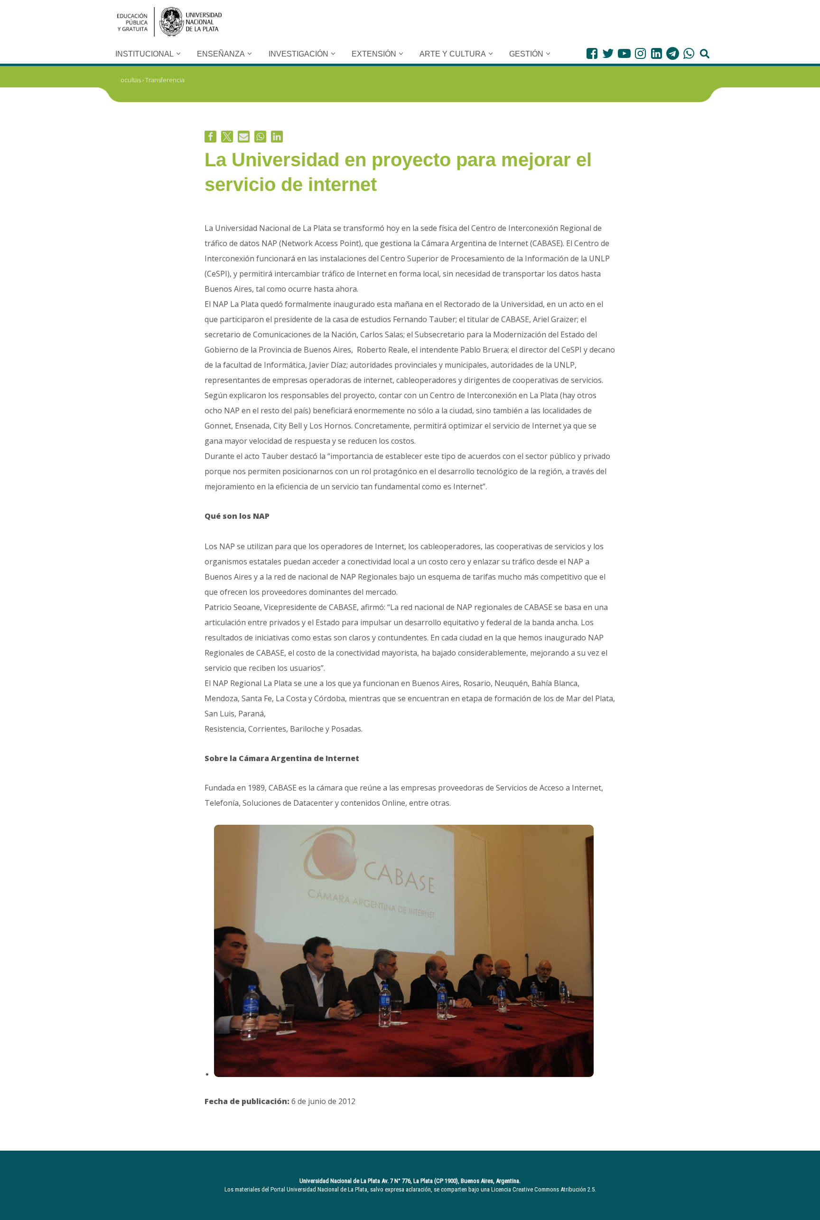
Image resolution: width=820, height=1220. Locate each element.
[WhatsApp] (688, 53)
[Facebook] (592, 53)
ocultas (131, 80)
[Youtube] (624, 53)
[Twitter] (608, 53)
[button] (178, 54)
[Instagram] (640, 53)
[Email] (244, 137)
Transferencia (165, 80)
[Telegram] (672, 53)
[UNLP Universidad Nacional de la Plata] (169, 22)
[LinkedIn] (656, 53)
